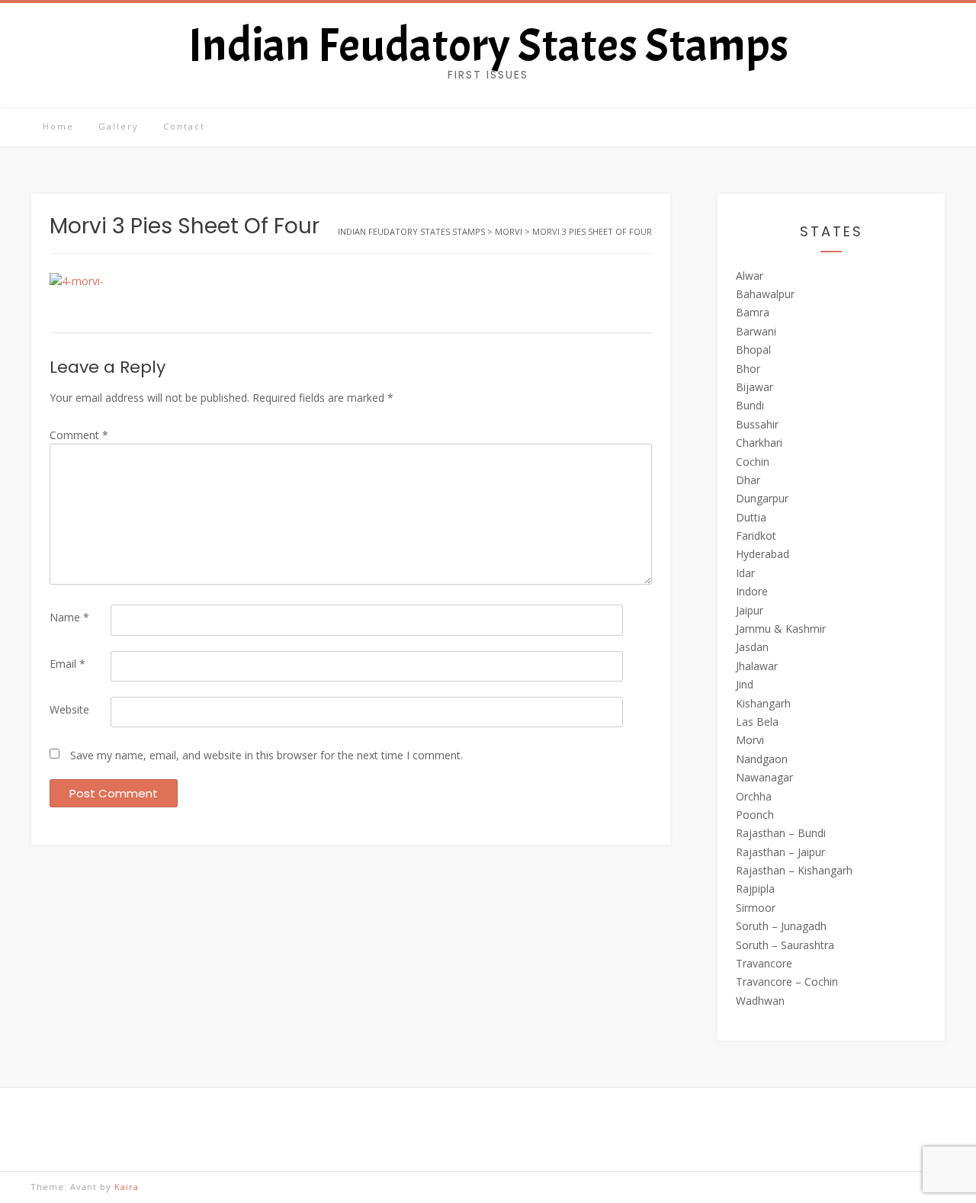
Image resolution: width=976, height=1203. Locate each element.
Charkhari (759, 442)
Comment (79, 435)
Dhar (748, 480)
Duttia (751, 517)
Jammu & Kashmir (781, 628)
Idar (745, 573)
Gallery (118, 126)
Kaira (126, 1186)
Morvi (750, 740)
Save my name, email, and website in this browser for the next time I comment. (266, 755)
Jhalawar (757, 666)
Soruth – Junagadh (781, 926)
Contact (184, 126)
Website (69, 709)
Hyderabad (762, 554)
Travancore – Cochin (787, 981)
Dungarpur (762, 498)
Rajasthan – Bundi (781, 833)
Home (58, 126)
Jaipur (749, 610)
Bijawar (754, 387)
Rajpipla (755, 888)
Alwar (749, 275)
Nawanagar (764, 777)
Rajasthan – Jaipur (780, 852)
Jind (744, 684)
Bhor (748, 368)
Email (67, 663)
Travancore (764, 963)
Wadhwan (760, 1000)
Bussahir (757, 424)
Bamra (752, 312)
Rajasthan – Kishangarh (794, 870)
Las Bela (757, 721)
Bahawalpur (765, 294)
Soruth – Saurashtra (785, 945)
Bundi (750, 405)
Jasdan (752, 647)
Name (69, 617)
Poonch (755, 814)
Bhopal (753, 349)
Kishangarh (763, 703)
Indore (752, 591)
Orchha (754, 796)
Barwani (756, 331)
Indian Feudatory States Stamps (488, 45)
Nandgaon (762, 759)
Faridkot (756, 535)
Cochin (752, 461)
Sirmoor (755, 907)
